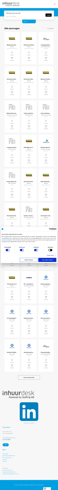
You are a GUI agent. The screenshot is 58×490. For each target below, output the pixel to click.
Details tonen (50, 255)
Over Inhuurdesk (7, 457)
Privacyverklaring (7, 470)
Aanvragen (5, 453)
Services (5, 459)
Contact (5, 461)
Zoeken (49, 15)
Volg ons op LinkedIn (29, 423)
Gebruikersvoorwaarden (9, 472)
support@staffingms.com (9, 437)
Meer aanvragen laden (29, 377)
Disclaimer (5, 468)
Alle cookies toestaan (47, 259)
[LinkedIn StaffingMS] (29, 411)
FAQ (6, 444)
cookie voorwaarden (7, 239)
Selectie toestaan (29, 259)
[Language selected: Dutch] (47, 488)
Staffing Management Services (10, 473)
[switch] (22, 250)
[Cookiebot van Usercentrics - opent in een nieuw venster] (50, 229)
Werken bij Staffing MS (9, 455)
